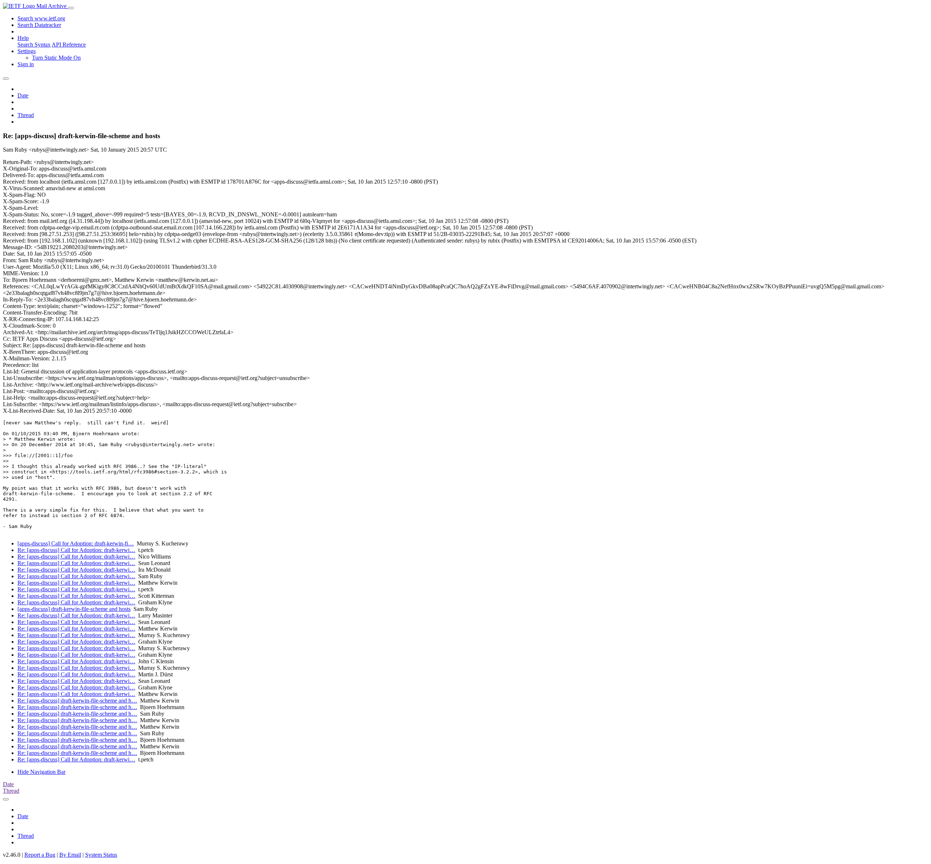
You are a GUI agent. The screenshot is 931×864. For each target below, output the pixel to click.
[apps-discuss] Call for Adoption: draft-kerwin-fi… (75, 543)
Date (22, 95)
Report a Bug (39, 855)
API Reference (69, 44)
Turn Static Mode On (56, 58)
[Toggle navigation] (71, 8)
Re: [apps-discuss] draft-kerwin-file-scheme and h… (77, 700)
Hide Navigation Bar (41, 772)
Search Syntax (34, 44)
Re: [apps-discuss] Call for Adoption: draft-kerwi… (76, 550)
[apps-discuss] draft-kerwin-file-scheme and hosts (74, 609)
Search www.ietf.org (41, 18)
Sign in (25, 64)
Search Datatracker (39, 25)
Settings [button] (26, 51)
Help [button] (23, 38)
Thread (25, 115)
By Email (70, 855)
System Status (101, 855)
